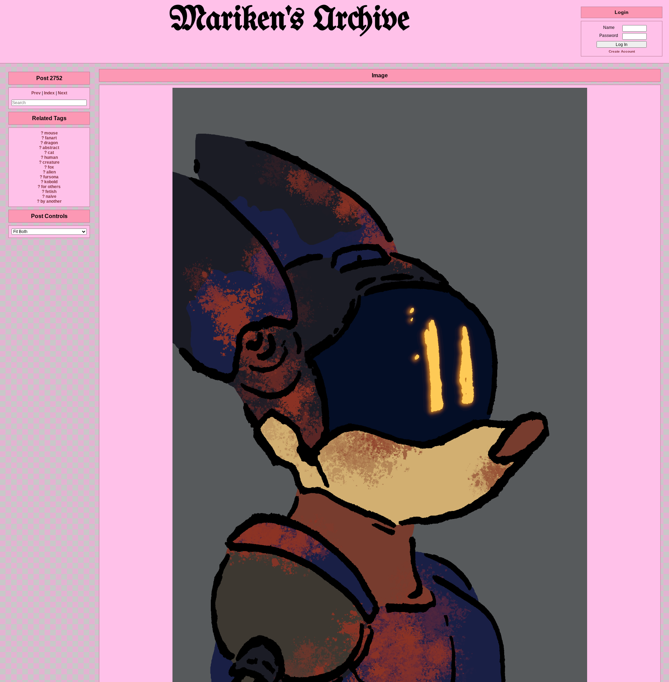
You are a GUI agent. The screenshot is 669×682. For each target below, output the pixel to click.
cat (51, 152)
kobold (50, 181)
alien (51, 172)
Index (49, 93)
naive (51, 196)
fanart (51, 137)
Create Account (622, 51)
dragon (51, 142)
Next (62, 93)
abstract (51, 147)
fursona (51, 177)
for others (51, 186)
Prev (36, 93)
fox (51, 167)
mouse (51, 133)
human (51, 157)
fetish (50, 191)
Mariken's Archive (290, 21)
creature (51, 162)
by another (51, 201)
